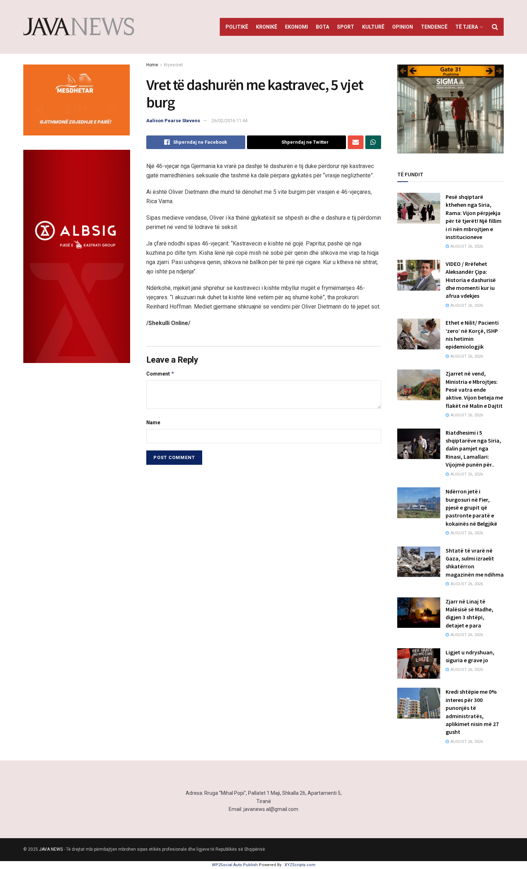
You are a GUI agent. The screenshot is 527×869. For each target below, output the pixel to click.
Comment (160, 373)
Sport (345, 27)
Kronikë (266, 27)
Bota (322, 27)
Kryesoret (173, 64)
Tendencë (434, 27)
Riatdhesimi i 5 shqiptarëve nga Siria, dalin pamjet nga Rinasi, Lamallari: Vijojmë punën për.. (473, 448)
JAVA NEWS (51, 849)
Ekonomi (296, 27)
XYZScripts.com (300, 865)
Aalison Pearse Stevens (173, 120)
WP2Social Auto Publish (235, 865)
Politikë (236, 27)
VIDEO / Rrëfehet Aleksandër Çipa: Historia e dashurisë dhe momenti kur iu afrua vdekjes (471, 280)
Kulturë (373, 27)
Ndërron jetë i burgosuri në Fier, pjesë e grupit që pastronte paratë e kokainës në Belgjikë (471, 507)
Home (152, 64)
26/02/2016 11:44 (229, 120)
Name (153, 422)
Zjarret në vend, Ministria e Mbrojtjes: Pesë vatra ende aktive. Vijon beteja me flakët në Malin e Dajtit (474, 389)
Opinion (402, 27)
